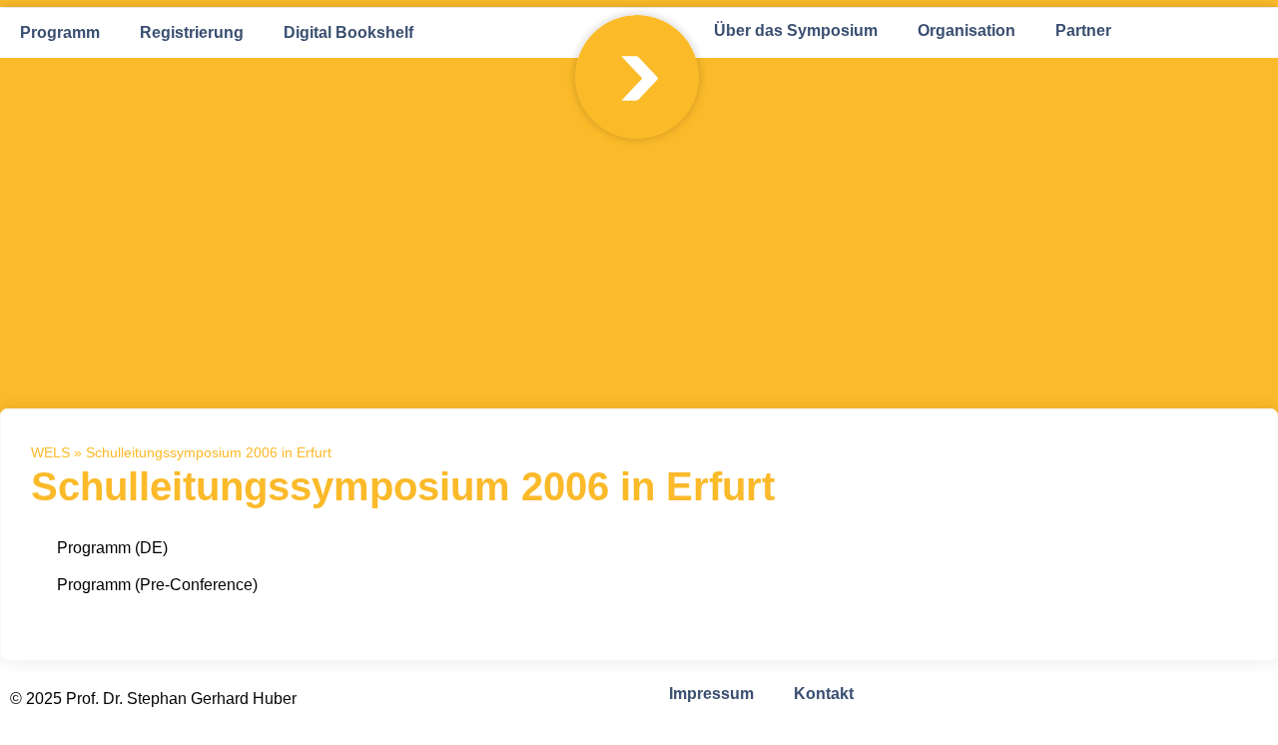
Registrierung (192, 32)
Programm (60, 32)
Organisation (966, 30)
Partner (1083, 30)
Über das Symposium (796, 30)
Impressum (711, 693)
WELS (50, 452)
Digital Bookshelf (348, 32)
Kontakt (824, 693)
